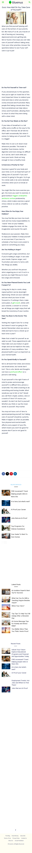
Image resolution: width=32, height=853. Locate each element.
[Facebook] (3, 473)
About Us (10, 840)
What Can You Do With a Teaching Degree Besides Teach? (21, 600)
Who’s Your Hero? (18, 606)
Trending (7, 835)
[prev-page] (3, 542)
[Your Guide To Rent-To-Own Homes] (6, 536)
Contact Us (24, 838)
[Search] (29, 2)
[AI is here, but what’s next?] (6, 503)
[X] (7, 473)
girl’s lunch (16, 303)
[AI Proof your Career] (6, 511)
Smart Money (15, 835)
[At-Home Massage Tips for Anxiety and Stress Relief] (6, 622)
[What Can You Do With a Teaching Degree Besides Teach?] (6, 599)
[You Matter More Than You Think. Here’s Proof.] (6, 630)
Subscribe (22, 835)
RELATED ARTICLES (16, 484)
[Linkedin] (15, 473)
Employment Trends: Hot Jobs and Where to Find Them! (20, 683)
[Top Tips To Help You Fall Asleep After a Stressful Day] (6, 615)
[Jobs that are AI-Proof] (6, 520)
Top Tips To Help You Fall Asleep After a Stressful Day (21, 616)
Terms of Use (7, 838)
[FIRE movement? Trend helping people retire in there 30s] (6, 493)
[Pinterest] (11, 473)
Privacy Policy (16, 838)
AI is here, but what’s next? (20, 501)
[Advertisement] (16, 70)
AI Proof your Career (18, 509)
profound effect (16, 372)
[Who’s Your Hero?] (6, 607)
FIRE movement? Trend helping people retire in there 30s (19, 494)
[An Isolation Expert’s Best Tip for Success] (6, 592)
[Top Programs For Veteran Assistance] (6, 528)
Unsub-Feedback (19, 840)
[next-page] (5, 542)
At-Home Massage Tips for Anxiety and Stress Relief (20, 623)
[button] (3, 2)
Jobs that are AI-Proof (19, 518)
